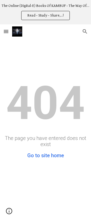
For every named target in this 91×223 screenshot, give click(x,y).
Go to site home (45, 155)
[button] (6, 31)
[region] (45, 12)
